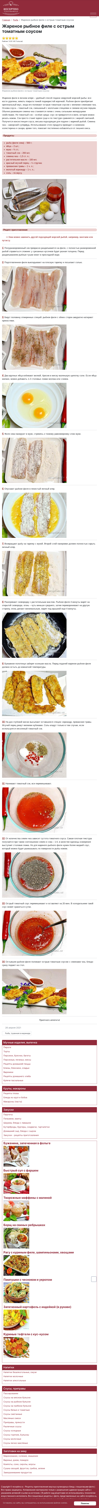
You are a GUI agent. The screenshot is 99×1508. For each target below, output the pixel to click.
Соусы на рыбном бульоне (17, 1401)
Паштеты (8, 1114)
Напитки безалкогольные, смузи (20, 1372)
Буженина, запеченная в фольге (27, 1143)
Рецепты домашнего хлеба (17, 1076)
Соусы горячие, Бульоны (16, 1434)
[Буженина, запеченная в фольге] (16, 1156)
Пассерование (10, 1393)
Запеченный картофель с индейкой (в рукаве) (37, 1307)
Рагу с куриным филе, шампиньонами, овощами (38, 1252)
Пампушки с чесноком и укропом (27, 1279)
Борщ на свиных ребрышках (24, 1225)
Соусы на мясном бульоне (16, 1397)
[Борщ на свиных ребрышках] (16, 1238)
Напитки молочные (13, 1376)
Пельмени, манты (12, 1118)
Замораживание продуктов (17, 1472)
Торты (6, 1051)
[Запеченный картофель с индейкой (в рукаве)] (16, 1320)
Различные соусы (12, 1426)
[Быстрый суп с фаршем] (16, 1183)
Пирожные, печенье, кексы (17, 1059)
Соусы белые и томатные (16, 1410)
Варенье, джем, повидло (15, 1460)
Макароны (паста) (12, 1101)
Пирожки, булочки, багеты (17, 1055)
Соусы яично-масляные (15, 1443)
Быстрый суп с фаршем (20, 1170)
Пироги (7, 1047)
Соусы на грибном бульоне (17, 1405)
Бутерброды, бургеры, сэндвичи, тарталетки (26, 1127)
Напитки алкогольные (14, 1380)
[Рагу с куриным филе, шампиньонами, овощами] (16, 1265)
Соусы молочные (12, 1439)
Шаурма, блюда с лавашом (17, 1122)
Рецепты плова (11, 1093)
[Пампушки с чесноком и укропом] (16, 1292)
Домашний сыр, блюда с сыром (19, 1131)
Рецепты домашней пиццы (17, 1064)
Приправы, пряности (14, 1422)
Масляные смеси (12, 1418)
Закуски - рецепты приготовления (21, 1135)
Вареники (8, 1072)
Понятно (85, 1503)
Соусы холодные (12, 1430)
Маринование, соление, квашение (20, 1456)
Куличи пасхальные (13, 1080)
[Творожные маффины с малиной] (16, 1210)
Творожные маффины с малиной (27, 1197)
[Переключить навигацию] (93, 15)
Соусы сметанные (12, 1414)
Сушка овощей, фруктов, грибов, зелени (24, 1468)
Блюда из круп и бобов (15, 1097)
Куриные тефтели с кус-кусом (25, 1334)
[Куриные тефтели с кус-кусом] (16, 1347)
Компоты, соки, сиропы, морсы (19, 1464)
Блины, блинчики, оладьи (16, 1068)
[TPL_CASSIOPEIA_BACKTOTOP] (93, 1279)
